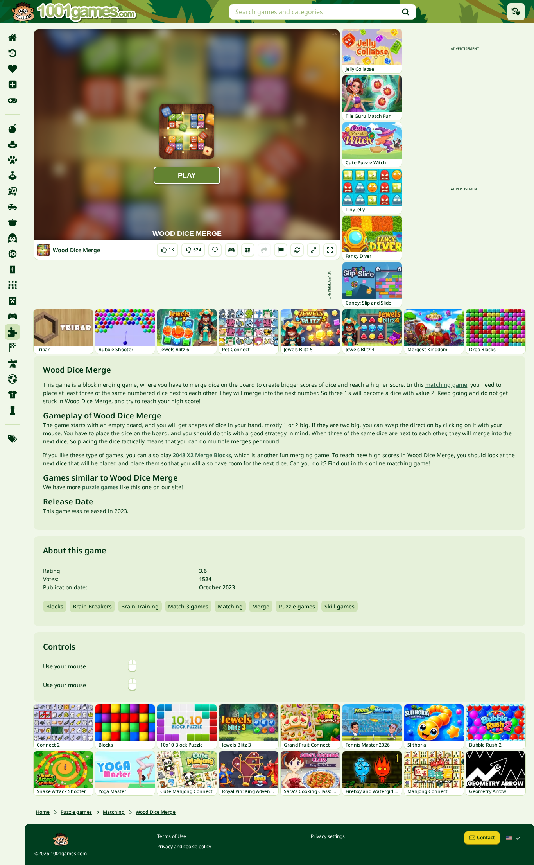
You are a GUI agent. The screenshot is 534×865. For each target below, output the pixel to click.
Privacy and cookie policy (184, 846)
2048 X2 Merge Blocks (202, 455)
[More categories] (12, 439)
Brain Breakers (92, 606)
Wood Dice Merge (156, 812)
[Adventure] (12, 144)
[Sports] (12, 394)
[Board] (12, 191)
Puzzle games (297, 606)
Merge (260, 606)
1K (168, 248)
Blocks (54, 606)
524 (194, 248)
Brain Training (140, 606)
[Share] (264, 250)
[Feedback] (280, 250)
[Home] (12, 37)
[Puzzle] (12, 332)
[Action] (12, 128)
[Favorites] (12, 69)
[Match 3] (12, 285)
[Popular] (12, 100)
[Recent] (12, 53)
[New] (12, 84)
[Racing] (12, 347)
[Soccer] (12, 379)
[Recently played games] (516, 11)
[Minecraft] (12, 301)
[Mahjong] (12, 269)
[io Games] (12, 254)
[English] (514, 838)
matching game (446, 384)
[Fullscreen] (330, 250)
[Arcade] (12, 175)
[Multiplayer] (12, 316)
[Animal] (12, 160)
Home (43, 812)
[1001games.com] (73, 11)
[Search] (406, 12)
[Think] (12, 410)
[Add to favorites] (215, 250)
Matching (230, 606)
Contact (486, 837)
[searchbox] (322, 12)
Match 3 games (188, 606)
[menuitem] (12, 37)
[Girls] (12, 238)
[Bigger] (313, 250)
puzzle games (100, 487)
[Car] (12, 207)
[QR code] (247, 250)
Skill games (339, 606)
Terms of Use (171, 836)
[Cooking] (12, 222)
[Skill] (12, 363)
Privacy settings (328, 836)
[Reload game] (297, 250)
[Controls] (231, 250)
